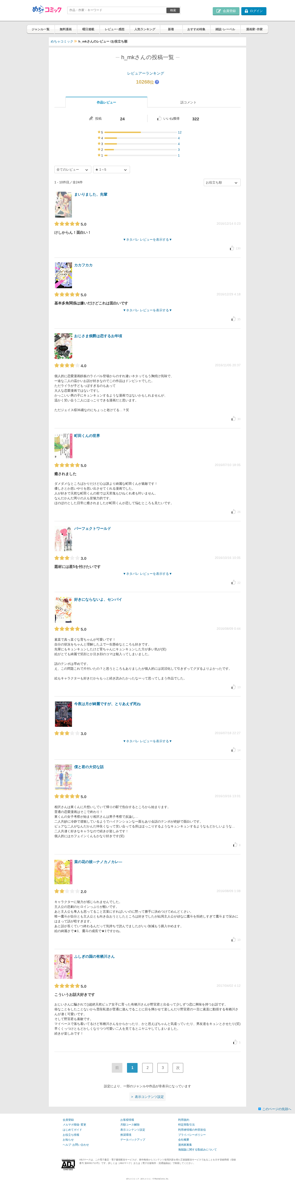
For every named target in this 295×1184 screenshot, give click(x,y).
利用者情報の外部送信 (192, 1129)
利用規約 (183, 1119)
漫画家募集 (185, 1144)
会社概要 (183, 1139)
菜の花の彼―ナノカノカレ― (98, 862)
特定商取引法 (186, 1124)
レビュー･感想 (114, 29)
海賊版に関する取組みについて (197, 1149)
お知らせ (68, 1139)
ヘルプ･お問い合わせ (76, 1144)
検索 (173, 10)
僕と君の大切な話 (89, 767)
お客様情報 (127, 1119)
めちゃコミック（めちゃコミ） (139, 1179)
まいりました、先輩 (90, 194)
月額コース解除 (130, 1124)
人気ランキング (144, 29)
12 (180, 132)
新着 (171, 29)
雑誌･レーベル (225, 29)
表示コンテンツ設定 (132, 1129)
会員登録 (68, 1119)
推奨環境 (125, 1134)
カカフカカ (83, 265)
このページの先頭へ (276, 1109)
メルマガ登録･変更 (74, 1124)
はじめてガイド (72, 1129)
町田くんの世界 (87, 436)
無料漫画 (66, 29)
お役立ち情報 (71, 1134)
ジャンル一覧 (41, 29)
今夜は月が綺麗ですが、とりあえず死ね (107, 704)
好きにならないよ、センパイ (98, 599)
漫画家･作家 (254, 29)
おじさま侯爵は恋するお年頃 (98, 336)
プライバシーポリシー (192, 1134)
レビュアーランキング (145, 73)
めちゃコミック (62, 41)
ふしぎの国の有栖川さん (94, 956)
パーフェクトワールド (92, 528)
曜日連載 (88, 29)
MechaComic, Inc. (161, 1179)
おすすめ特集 (196, 29)
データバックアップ (132, 1139)
